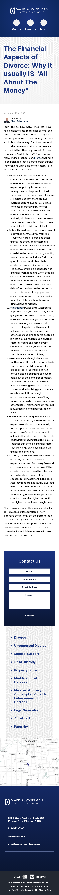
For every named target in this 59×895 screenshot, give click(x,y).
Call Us (16, 29)
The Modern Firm (43, 890)
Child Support (16, 307)
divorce (37, 158)
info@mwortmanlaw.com (24, 844)
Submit (29, 615)
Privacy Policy (41, 886)
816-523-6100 (17, 828)
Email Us (30, 29)
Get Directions (17, 836)
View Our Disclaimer (20, 886)
